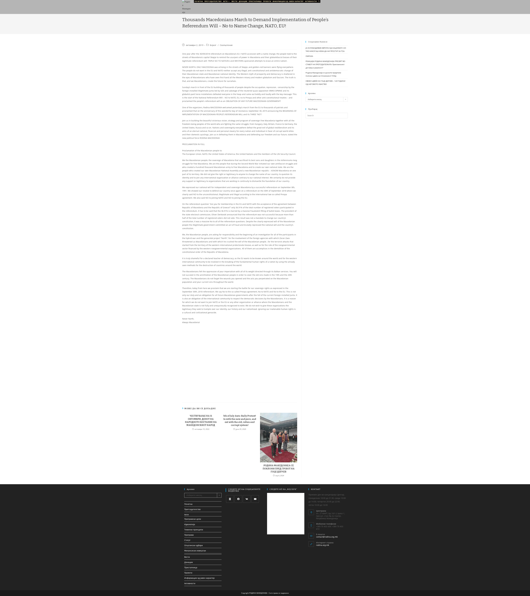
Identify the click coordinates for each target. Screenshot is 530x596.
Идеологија (189, 524)
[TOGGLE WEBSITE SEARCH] (318, 1)
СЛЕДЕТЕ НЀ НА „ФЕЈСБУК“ (283, 489)
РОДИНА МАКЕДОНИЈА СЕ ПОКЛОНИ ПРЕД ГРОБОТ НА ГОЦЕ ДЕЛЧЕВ (279, 468)
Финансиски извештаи (195, 550)
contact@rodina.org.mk (327, 536)
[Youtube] (255, 499)
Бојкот (213, 45)
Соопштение (226, 45)
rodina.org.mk (322, 545)
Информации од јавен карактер (199, 578)
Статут (187, 540)
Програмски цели (192, 519)
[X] (230, 499)
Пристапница (190, 567)
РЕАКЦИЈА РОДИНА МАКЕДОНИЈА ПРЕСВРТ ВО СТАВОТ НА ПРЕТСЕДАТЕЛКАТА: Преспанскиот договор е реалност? (325, 64)
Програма (189, 535)
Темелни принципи (193, 529)
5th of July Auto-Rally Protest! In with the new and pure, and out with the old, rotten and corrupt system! (239, 420)
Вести (187, 557)
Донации (188, 562)
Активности (189, 583)
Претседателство (192, 509)
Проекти (188, 572)
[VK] (247, 499)
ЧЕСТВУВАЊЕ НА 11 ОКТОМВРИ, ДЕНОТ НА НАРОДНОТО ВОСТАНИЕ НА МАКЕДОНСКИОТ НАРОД (201, 420)
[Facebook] (238, 499)
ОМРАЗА (309, 56)
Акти (186, 514)
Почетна (188, 504)
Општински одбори (193, 545)
